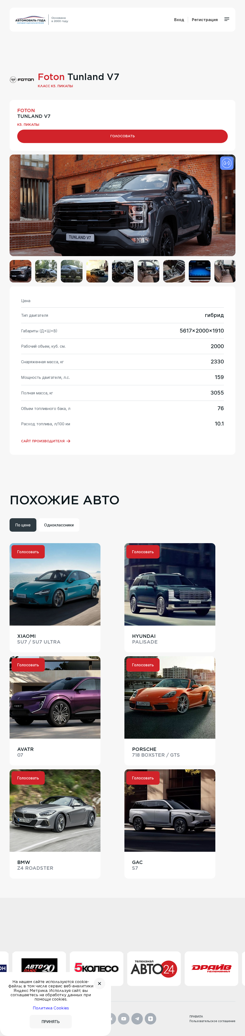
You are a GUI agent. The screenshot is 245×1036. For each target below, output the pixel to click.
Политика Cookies (51, 1008)
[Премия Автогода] (41, 19)
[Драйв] (179, 968)
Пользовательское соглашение (212, 1021)
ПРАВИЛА (196, 1016)
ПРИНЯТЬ (51, 1021)
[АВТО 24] (122, 968)
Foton (51, 76)
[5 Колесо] (65, 968)
